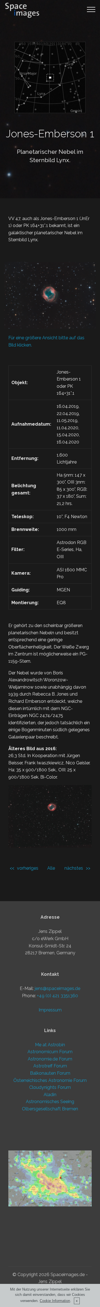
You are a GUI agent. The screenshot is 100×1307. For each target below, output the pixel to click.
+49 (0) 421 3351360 (57, 995)
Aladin (50, 1094)
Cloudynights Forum (50, 1087)
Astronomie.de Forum (50, 1059)
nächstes (73, 868)
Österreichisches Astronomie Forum (50, 1080)
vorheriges (27, 868)
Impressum (50, 1010)
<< (12, 868)
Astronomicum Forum (50, 1051)
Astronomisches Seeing (50, 1101)
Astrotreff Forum (50, 1066)
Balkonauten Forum (50, 1073)
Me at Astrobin (50, 1044)
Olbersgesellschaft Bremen (50, 1108)
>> (88, 868)
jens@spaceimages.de (57, 988)
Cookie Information (55, 1301)
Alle (51, 868)
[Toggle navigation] (91, 9)
